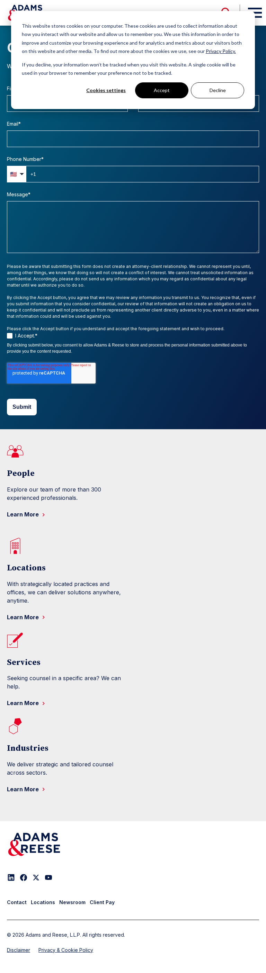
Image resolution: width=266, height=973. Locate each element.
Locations (43, 902)
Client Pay (102, 902)
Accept (162, 90)
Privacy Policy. (221, 51)
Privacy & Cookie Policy (65, 950)
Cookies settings (106, 90)
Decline (218, 90)
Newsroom (72, 902)
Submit (21, 407)
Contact (17, 902)
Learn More (23, 514)
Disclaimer (18, 950)
